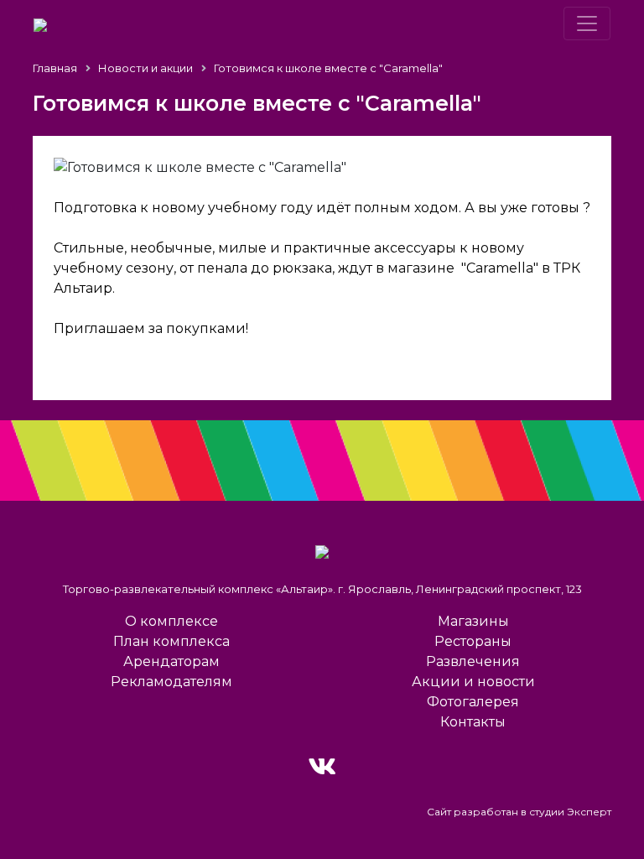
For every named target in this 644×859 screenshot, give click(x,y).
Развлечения (473, 661)
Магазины (473, 621)
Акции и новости (473, 682)
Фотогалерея (473, 702)
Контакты (473, 722)
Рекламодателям (171, 682)
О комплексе (171, 621)
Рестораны (473, 641)
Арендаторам (171, 661)
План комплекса (171, 641)
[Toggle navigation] (587, 23)
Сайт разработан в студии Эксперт (519, 811)
